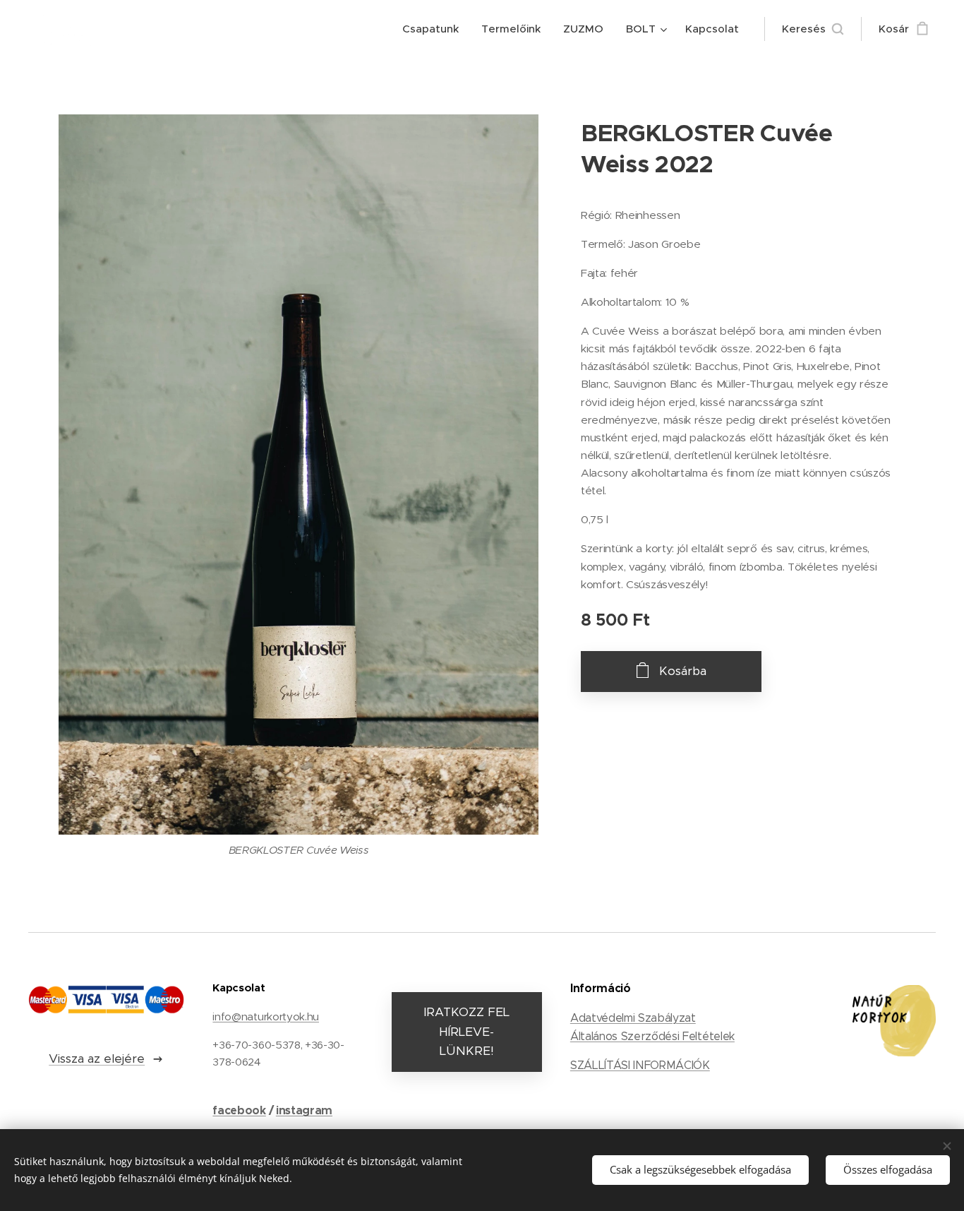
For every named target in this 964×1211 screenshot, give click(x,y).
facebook (238, 1110)
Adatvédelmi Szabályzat (633, 1018)
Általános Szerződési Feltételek (652, 1036)
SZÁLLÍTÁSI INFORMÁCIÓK (640, 1065)
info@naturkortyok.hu (265, 1016)
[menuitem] (434, 29)
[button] (812, 29)
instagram (304, 1110)
